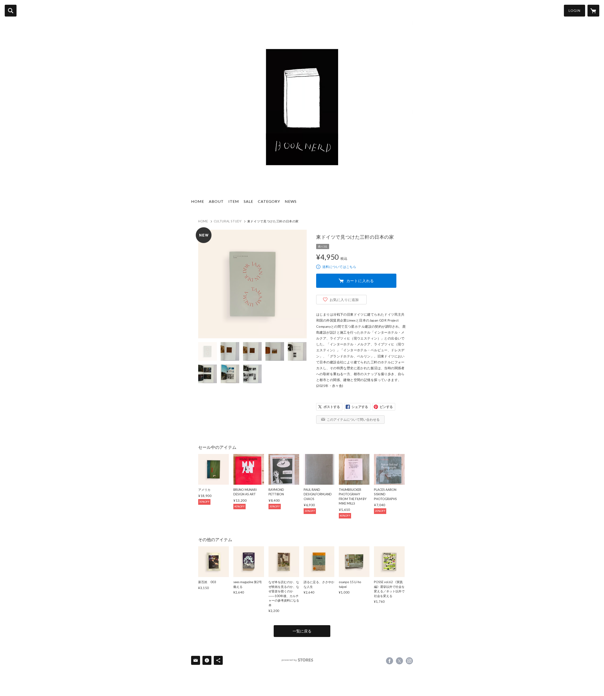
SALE (248, 201)
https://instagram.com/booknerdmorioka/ (409, 660)
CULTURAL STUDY (228, 221)
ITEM (233, 201)
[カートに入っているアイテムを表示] (593, 11)
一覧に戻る (302, 631)
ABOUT (216, 201)
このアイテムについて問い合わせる (353, 419)
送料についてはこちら (339, 267)
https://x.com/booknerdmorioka (399, 660)
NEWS (291, 201)
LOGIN (574, 10)
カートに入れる (360, 280)
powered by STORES (297, 660)
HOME (197, 201)
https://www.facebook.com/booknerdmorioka (389, 660)
